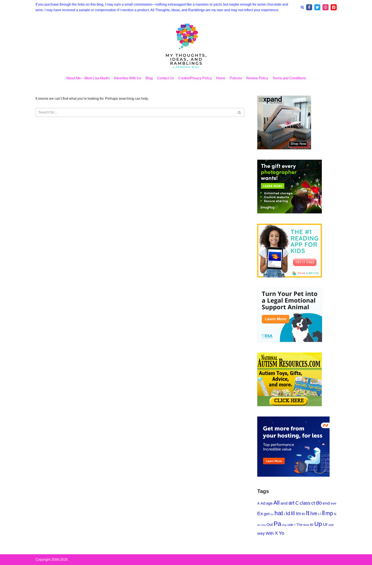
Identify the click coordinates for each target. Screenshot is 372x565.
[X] (317, 7)
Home (220, 78)
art (291, 503)
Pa (277, 523)
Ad (262, 503)
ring (284, 525)
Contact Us (165, 78)
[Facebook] (309, 7)
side (290, 525)
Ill (293, 513)
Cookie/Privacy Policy (195, 78)
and (284, 503)
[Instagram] (325, 7)
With (270, 533)
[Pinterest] (334, 7)
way (261, 533)
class (305, 503)
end (326, 503)
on (258, 525)
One (263, 525)
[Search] (302, 7)
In (303, 514)
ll (323, 512)
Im (298, 513)
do (319, 503)
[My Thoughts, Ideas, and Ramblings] (186, 45)
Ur (325, 524)
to (311, 524)
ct (313, 503)
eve (333, 503)
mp (329, 513)
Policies (236, 78)
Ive (313, 513)
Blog (149, 78)
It (307, 512)
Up (318, 524)
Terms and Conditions (289, 78)
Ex (260, 513)
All (276, 502)
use (331, 525)
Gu (272, 514)
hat (278, 513)
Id (288, 513)
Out (270, 524)
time (306, 525)
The (299, 525)
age (269, 503)
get (267, 513)
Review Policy (257, 78)
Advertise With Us (127, 78)
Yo (281, 533)
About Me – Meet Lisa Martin (88, 78)
